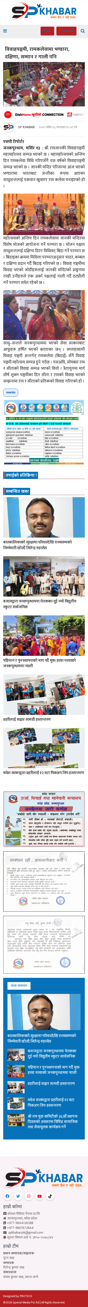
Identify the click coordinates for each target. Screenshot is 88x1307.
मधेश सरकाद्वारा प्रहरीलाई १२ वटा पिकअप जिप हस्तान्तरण (43, 773)
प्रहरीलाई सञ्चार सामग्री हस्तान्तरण (27, 719)
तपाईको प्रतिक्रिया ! (21, 475)
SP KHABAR (26, 127)
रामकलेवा (10, 393)
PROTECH (26, 1296)
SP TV (68, 31)
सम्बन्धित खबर (17, 491)
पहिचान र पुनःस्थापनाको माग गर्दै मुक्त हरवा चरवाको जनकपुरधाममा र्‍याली (39, 663)
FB (48, 31)
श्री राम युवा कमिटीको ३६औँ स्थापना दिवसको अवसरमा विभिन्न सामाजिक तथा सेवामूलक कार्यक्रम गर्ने (53, 1121)
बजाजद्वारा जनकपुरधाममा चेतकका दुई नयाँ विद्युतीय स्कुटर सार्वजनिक (39, 604)
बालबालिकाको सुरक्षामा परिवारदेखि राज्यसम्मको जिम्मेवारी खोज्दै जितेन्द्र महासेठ (37, 545)
